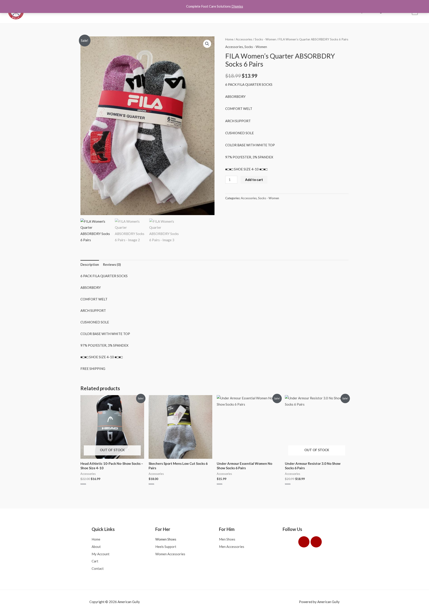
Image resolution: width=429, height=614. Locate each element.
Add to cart (254, 180)
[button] (207, 44)
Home (229, 39)
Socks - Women (265, 39)
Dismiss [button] (237, 6)
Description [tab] (89, 264)
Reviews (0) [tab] (112, 264)
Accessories (244, 39)
